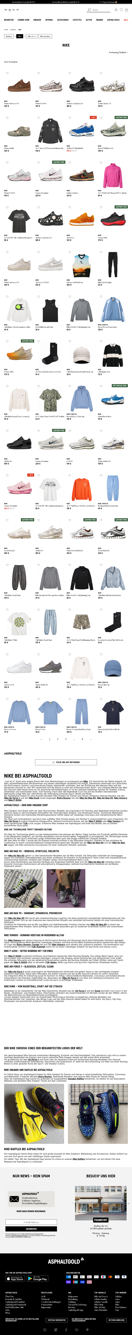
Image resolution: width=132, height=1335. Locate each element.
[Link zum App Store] (15, 1278)
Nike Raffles (79, 1158)
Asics (117, 1299)
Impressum (46, 1307)
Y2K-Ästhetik (38, 946)
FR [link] (17, 10)
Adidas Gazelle (101, 1301)
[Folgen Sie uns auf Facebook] (66, 1329)
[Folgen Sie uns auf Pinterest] (87, 1329)
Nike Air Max (99, 1307)
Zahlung (72, 1301)
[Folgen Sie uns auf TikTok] (55, 1329)
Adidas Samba (100, 1299)
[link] (116, 10)
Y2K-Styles (51, 962)
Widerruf (45, 1299)
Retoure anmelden (116, 1320)
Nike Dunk (34, 797)
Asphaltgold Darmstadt (15, 1304)
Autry (117, 1301)
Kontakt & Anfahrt (13, 1299)
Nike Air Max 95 (16, 917)
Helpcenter (73, 1296)
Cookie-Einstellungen (51, 1301)
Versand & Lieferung (77, 1304)
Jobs (7, 1309)
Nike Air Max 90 (88, 797)
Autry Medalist (100, 1309)
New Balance (121, 1307)
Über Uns (9, 1296)
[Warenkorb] (126, 10)
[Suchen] (89, 10)
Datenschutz (46, 1304)
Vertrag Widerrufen (56, 1320)
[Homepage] (66, 1260)
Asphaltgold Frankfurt (15, 1301)
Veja (117, 1309)
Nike (85, 781)
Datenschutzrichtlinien (19, 1235)
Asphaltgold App (75, 1309)
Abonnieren (31, 1229)
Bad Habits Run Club (14, 1307)
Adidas (118, 1296)
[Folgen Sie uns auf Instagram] (44, 1329)
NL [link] (14, 10)
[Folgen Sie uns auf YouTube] (76, 1329)
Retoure (71, 1307)
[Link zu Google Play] (37, 1278)
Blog (7, 1312)
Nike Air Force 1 (16, 971)
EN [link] (6, 10)
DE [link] (10, 10)
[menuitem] (18, 52)
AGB (43, 1296)
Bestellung (73, 1299)
